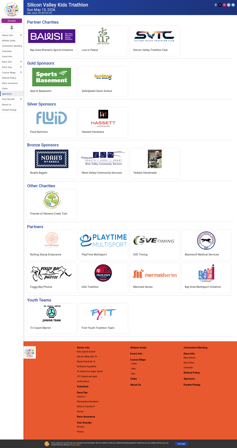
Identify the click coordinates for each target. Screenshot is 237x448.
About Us (6, 104)
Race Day (7, 67)
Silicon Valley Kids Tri (87, 356)
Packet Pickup (9, 110)
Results (80, 427)
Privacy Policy (75, 445)
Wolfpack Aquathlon (86, 366)
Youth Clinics (83, 381)
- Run (132, 373)
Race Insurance (10, 83)
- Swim (133, 363)
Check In (81, 396)
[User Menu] (12, 27)
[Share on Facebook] (215, 5)
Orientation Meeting (12, 46)
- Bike (133, 368)
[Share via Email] (228, 5)
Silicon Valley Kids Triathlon (57, 5)
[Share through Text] (233, 5)
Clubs (5, 88)
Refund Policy (9, 78)
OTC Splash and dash (87, 376)
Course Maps (9, 72)
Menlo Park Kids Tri (86, 361)
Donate (12, 20)
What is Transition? (86, 406)
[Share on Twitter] (220, 5)
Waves (80, 411)
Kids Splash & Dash (86, 351)
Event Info (7, 56)
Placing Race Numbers (88, 401)
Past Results (8, 99)
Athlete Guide (8, 40)
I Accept (181, 444)
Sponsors (7, 94)
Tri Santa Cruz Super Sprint (90, 371)
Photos (80, 431)
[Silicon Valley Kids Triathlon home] (12, 9)
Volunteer (7, 51)
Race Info (7, 62)
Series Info (7, 35)
